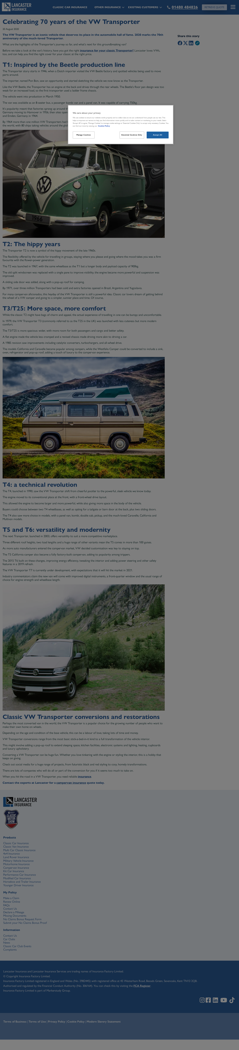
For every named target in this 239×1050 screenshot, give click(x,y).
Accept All (157, 135)
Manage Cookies (83, 135)
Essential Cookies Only (131, 135)
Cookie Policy (104, 126)
